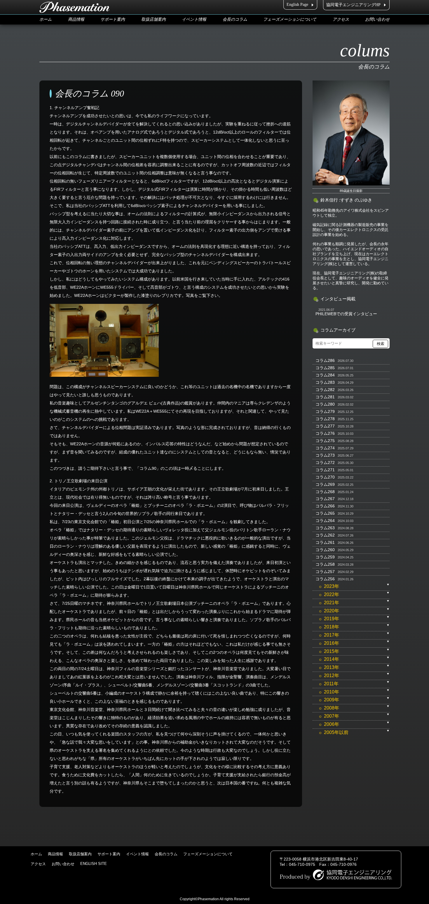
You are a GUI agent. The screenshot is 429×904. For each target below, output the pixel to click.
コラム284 (325, 375)
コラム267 (325, 498)
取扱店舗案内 (153, 19)
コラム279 (325, 411)
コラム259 (325, 557)
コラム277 (325, 426)
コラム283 (325, 382)
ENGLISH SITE (93, 863)
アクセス (341, 19)
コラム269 (325, 484)
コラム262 (325, 535)
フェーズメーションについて (289, 19)
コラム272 (325, 462)
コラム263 (325, 527)
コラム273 (325, 455)
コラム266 (325, 506)
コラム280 (325, 404)
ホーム (45, 19)
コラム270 (325, 477)
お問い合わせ (377, 19)
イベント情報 (194, 19)
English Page (297, 4)
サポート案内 (112, 19)
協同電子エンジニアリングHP (353, 5)
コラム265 (325, 513)
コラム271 (325, 469)
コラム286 (325, 360)
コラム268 (325, 491)
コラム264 (325, 520)
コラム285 (325, 367)
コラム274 (325, 448)
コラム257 (325, 571)
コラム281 (325, 397)
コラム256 (325, 579)
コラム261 (325, 542)
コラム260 (325, 549)
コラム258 (325, 564)
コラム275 (325, 440)
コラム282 (325, 389)
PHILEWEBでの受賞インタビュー (346, 313)
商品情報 (76, 19)
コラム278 (325, 418)
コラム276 (325, 433)
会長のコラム (235, 19)
